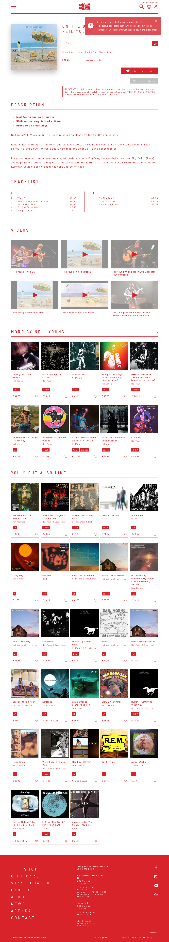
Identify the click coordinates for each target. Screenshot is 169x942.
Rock (65, 52)
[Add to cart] (36, 396)
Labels (21, 889)
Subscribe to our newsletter (86, 924)
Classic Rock (106, 52)
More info (41, 937)
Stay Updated (31, 882)
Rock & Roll (91, 52)
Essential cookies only (136, 937)
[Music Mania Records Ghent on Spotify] (156, 886)
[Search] (141, 6)
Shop (31, 869)
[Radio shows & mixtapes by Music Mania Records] (156, 894)
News (18, 903)
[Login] (156, 6)
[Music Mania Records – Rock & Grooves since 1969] (84, 6)
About (20, 896)
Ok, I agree (100, 937)
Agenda (21, 910)
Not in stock (147, 81)
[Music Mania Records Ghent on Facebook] (156, 867)
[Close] (156, 21)
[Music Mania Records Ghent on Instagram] (156, 876)
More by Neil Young (38, 332)
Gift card (25, 875)
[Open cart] (149, 6)
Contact (23, 917)
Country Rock (76, 52)
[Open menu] (13, 6)
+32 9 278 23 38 (85, 869)
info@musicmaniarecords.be (92, 867)
